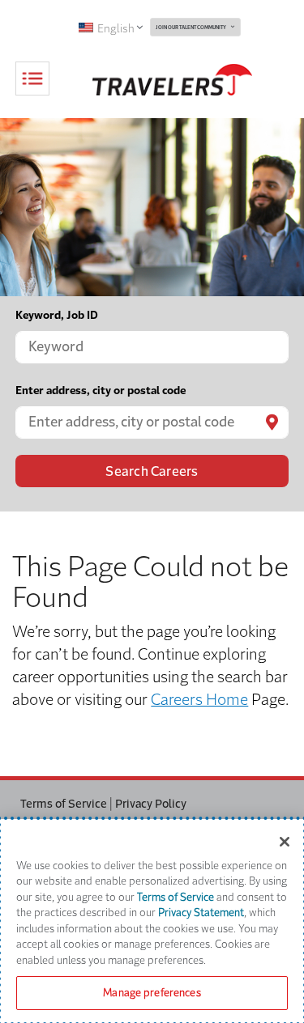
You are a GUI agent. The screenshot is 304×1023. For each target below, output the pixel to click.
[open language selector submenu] (139, 27)
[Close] (284, 842)
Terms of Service (63, 803)
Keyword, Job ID (56, 315)
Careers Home (199, 699)
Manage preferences (151, 992)
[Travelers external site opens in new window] (172, 80)
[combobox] (151, 347)
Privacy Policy (150, 803)
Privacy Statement (201, 912)
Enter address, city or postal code (100, 390)
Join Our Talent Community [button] (191, 27)
